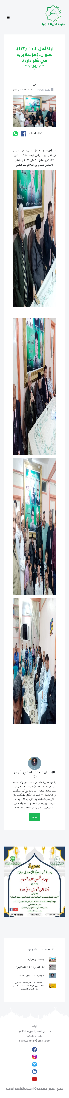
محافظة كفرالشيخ (21, 89)
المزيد (34, 817)
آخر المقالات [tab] (48, 950)
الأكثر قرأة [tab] (32, 950)
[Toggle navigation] (8, 18)
